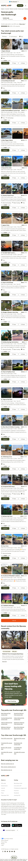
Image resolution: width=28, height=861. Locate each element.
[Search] (24, 18)
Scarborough (21, 8)
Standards (16, 793)
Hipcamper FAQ (5, 795)
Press (2, 793)
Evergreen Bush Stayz (17, 654)
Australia (7, 8)
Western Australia (13, 8)
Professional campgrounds (20, 788)
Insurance (16, 790)
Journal (3, 788)
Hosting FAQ (17, 795)
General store (4, 785)
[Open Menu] (25, 5)
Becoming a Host (18, 783)
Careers (3, 790)
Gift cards (3, 783)
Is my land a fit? (17, 785)
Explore (2, 8)
